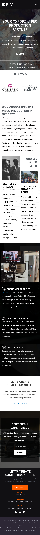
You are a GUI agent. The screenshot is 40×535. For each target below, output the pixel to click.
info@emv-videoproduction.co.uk (20, 501)
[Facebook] (16, 512)
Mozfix (33, 530)
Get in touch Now (20, 403)
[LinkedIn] (24, 512)
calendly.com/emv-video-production (20, 508)
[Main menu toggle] (35, 4)
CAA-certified (7, 292)
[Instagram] (20, 512)
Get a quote (20, 487)
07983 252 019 (20, 495)
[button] (4, 87)
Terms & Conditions (15, 523)
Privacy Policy (28, 523)
